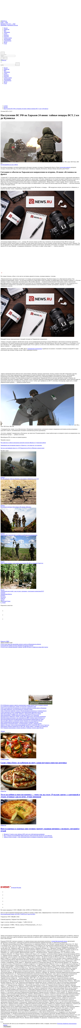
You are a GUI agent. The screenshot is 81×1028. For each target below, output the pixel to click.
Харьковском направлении (35, 348)
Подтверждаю (7, 1026)
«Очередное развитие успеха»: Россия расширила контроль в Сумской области (23, 710)
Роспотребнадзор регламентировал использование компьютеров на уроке (22, 719)
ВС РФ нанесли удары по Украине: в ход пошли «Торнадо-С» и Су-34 (20, 478)
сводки (2, 599)
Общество (3, 791)
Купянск (3, 595)
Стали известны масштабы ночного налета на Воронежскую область (21, 644)
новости (3, 598)
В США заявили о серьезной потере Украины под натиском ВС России (21, 720)
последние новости (65, 167)
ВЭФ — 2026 (4, 22)
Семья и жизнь (5, 759)
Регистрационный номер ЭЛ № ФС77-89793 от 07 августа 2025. (18, 914)
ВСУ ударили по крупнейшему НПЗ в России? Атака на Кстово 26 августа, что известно (28, 835)
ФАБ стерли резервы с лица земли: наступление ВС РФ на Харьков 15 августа (22, 563)
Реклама (19, 887)
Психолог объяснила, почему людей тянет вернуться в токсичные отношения (23, 716)
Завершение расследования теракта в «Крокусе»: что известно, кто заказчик (21, 445)
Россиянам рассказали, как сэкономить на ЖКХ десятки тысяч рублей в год (23, 718)
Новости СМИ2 (5, 641)
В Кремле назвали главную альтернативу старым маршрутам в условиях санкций (24, 705)
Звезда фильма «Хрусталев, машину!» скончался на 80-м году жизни (21, 713)
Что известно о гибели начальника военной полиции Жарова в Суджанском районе (23, 442)
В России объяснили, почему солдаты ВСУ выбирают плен (18, 706)
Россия (2, 561)
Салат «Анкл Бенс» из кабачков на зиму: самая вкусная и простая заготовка (34, 763)
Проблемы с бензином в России (9, 25)
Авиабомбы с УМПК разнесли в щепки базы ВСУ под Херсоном (20, 715)
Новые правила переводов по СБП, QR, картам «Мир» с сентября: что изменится (24, 726)
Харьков (3, 592)
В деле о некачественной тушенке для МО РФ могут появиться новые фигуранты (24, 647)
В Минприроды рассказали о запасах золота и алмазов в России (19, 722)
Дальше (3, 731)
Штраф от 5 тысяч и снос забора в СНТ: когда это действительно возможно (24, 834)
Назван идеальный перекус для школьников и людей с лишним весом (21, 723)
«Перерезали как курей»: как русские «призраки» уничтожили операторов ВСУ (22, 591)
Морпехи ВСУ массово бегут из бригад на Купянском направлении (19, 535)
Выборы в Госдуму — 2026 (8, 23)
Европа (3, 477)
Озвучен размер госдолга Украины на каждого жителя (17, 645)
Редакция (13, 887)
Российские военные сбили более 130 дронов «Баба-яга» (16, 507)
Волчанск (3, 597)
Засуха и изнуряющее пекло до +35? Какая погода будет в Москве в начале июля (22, 448)
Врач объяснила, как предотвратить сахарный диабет (17, 709)
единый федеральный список (59, 941)
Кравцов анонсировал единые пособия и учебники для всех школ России (22, 727)
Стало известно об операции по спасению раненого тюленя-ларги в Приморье (23, 708)
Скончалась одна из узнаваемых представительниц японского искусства (22, 712)
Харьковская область (6, 594)
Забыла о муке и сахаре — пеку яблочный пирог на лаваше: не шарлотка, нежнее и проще (28, 837)
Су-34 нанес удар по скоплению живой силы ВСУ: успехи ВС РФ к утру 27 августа (25, 725)
